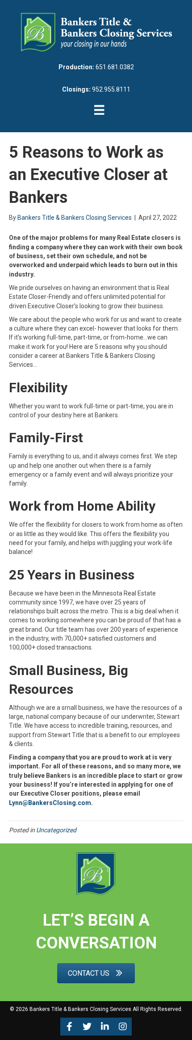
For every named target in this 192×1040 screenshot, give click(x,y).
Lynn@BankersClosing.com (50, 802)
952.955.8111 (111, 89)
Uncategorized (56, 830)
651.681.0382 (115, 67)
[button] (69, 1027)
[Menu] (99, 110)
